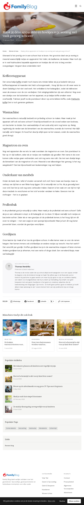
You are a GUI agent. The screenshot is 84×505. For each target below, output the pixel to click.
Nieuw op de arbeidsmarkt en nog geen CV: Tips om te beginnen (38, 386)
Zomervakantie (11, 428)
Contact (67, 478)
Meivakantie (43, 428)
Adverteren (68, 493)
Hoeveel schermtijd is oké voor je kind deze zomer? (32, 376)
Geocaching (22, 428)
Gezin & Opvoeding (49, 482)
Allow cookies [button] (74, 501)
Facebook (30, 301)
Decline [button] (62, 501)
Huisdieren (46, 490)
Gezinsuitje (32, 428)
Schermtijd (53, 428)
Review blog (9, 446)
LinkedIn (43, 301)
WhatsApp (16, 301)
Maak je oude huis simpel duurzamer (27, 397)
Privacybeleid (69, 482)
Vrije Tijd (45, 478)
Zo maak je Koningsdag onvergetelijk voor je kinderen (34, 407)
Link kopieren (65, 301)
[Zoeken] (80, 6)
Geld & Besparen (48, 486)
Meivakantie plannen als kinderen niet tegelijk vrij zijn (34, 366)
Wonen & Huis (13, 51)
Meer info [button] (51, 501)
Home (5, 51)
